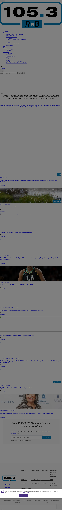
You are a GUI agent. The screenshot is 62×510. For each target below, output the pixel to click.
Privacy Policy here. (27, 492)
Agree (23, 495)
